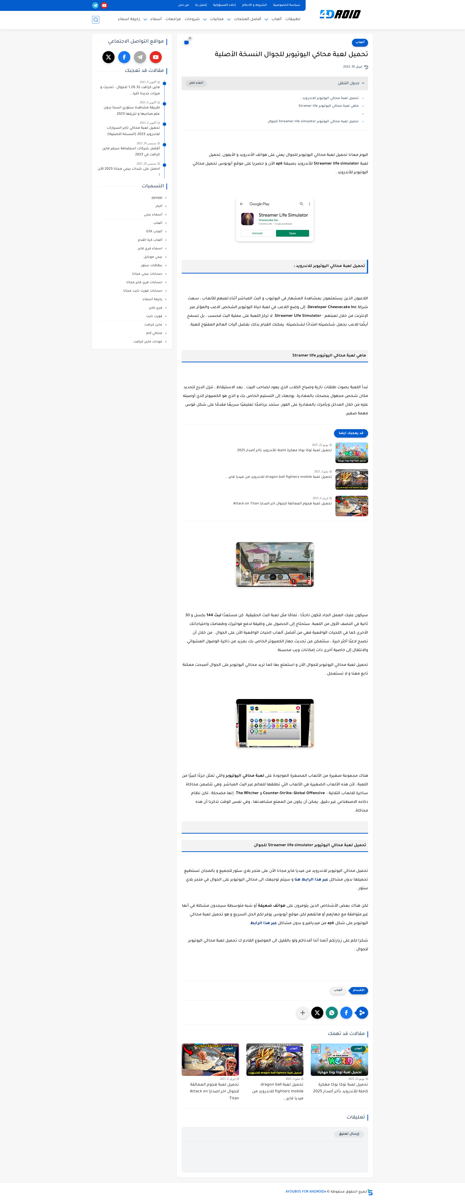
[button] (346, 1013)
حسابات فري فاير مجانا (144, 282)
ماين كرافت (153, 325)
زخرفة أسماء (153, 299)
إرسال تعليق (349, 1134)
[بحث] (95, 19)
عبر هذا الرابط (263, 923)
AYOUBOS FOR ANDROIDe (306, 1192)
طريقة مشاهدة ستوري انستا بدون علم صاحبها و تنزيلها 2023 (132, 111)
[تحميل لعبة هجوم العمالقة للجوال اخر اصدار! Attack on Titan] (351, 506)
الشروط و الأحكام (254, 5)
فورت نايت (154, 316)
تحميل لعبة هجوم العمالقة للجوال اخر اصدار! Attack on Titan (282, 504)
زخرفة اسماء (129, 19)
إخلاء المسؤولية (224, 5)
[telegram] (95, 5)
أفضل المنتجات (247, 19)
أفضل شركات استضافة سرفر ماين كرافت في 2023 (131, 152)
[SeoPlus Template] (370, 1192)
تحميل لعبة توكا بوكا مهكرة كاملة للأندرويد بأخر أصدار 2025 (284, 451)
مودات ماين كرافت (148, 342)
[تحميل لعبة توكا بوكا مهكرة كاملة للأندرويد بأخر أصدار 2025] (351, 452)
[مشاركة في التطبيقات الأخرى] (303, 1013)
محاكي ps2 (154, 333)
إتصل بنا (201, 5)
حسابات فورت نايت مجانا (143, 291)
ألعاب (276, 19)
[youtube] (104, 5)
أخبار (159, 206)
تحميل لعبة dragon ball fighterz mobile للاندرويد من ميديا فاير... (278, 477)
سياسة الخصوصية (286, 5)
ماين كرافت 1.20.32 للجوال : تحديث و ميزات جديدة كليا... (130, 91)
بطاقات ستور (152, 265)
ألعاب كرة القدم (150, 240)
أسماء (156, 19)
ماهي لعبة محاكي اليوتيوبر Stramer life (329, 106)
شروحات (192, 19)
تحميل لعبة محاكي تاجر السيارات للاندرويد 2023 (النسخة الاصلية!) (133, 131)
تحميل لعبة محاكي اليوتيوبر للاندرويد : (330, 98)
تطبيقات (292, 19)
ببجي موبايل (153, 257)
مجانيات (217, 19)
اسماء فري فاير (150, 249)
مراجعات (173, 19)
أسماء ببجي (153, 215)
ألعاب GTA (154, 232)
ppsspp (157, 198)
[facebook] (124, 57)
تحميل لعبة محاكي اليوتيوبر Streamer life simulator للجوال (313, 121)
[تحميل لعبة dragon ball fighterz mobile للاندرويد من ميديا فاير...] (351, 479)
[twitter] (108, 57)
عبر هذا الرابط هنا (311, 880)
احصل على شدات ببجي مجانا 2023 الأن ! (129, 172)
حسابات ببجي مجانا (147, 274)
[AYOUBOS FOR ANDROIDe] (340, 14)
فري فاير (156, 308)
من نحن (183, 5)
